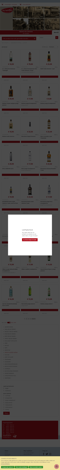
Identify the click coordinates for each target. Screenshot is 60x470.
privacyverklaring (5, 464)
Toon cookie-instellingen (21, 467)
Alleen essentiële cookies (36, 467)
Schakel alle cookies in (7, 467)
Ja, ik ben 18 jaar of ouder (29, 239)
